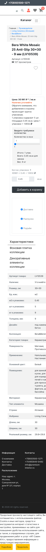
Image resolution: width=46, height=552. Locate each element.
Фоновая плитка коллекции (21, 250)
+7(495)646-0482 (34, 461)
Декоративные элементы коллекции (20, 262)
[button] (28, 10)
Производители (25, 28)
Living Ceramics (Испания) (23, 31)
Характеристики (21, 241)
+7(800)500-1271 (19, 2)
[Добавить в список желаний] (35, 68)
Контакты (7, 461)
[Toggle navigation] (36, 20)
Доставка (7, 464)
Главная (12, 28)
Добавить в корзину (29, 189)
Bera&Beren (16, 33)
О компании (8, 458)
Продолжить (22, 547)
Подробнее (6, 547)
